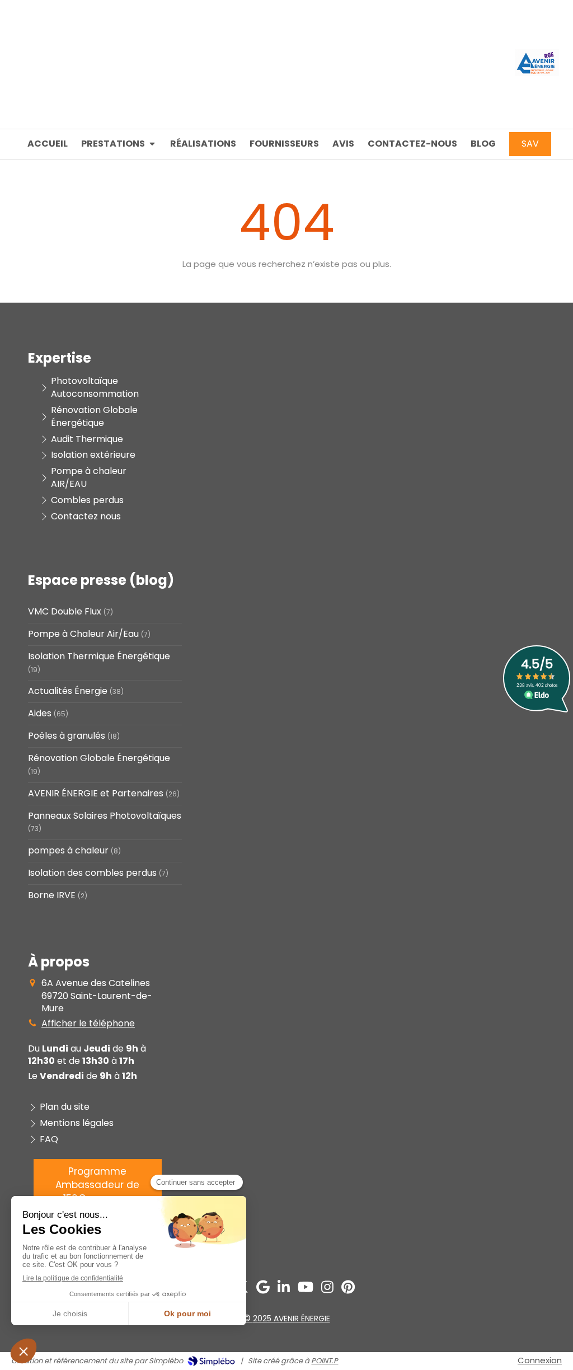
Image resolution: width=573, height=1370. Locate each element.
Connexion (540, 1360)
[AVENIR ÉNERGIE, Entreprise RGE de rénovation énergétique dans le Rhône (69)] (537, 73)
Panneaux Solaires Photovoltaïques (104, 816)
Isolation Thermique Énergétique (99, 656)
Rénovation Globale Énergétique (99, 758)
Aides (39, 713)
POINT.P (324, 1360)
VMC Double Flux (64, 612)
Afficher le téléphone (88, 1023)
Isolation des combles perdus (92, 873)
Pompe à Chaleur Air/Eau (83, 634)
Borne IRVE (52, 895)
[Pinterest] (348, 1289)
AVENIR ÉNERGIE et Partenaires (95, 793)
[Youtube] (305, 1289)
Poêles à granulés (66, 736)
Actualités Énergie (67, 691)
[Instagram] (327, 1289)
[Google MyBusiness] (263, 1289)
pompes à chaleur (68, 850)
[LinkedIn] (284, 1289)
